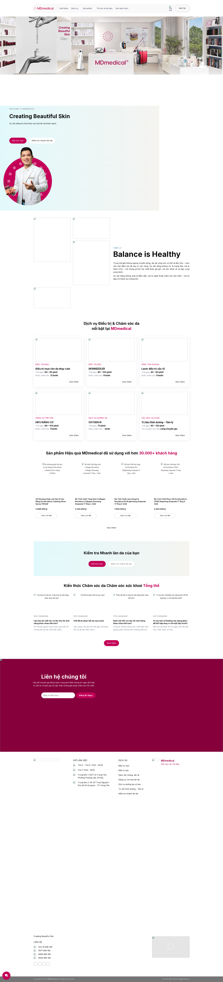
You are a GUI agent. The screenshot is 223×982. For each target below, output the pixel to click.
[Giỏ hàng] (170, 8)
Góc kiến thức (121, 8)
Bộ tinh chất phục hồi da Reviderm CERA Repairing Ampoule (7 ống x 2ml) (170, 501)
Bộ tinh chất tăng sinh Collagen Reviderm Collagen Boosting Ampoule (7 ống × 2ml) (90, 501)
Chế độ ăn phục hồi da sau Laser (89, 621)
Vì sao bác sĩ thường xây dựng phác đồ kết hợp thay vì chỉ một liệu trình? (170, 622)
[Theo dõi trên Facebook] (36, 964)
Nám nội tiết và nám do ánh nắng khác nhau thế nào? (129, 622)
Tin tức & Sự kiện (104, 8)
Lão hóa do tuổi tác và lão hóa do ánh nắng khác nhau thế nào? (51, 622)
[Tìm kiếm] (164, 8)
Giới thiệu (63, 8)
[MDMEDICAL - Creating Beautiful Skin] (43, 8)
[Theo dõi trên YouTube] (48, 964)
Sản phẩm (87, 8)
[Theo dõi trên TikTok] (44, 964)
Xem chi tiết (46, 515)
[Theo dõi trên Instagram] (40, 964)
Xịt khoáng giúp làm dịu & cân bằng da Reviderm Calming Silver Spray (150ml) (51, 501)
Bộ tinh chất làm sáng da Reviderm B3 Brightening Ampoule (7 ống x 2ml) (130, 501)
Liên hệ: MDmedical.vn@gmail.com (175, 979)
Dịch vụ (74, 8)
